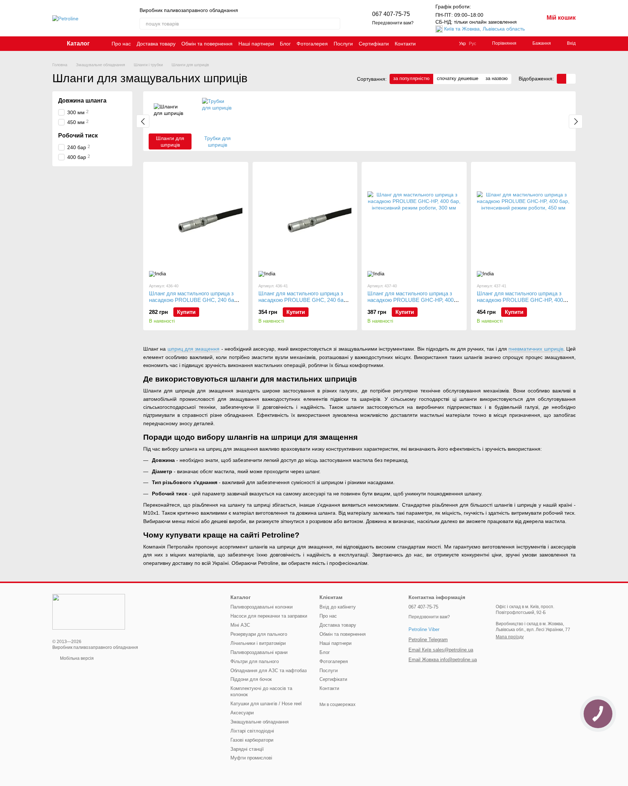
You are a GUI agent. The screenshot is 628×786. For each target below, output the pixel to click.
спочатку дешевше (457, 78)
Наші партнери (256, 44)
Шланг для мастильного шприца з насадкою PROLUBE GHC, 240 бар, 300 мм (193, 300)
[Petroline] (88, 611)
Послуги (343, 44)
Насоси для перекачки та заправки (268, 616)
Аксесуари (242, 712)
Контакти (405, 44)
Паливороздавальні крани (258, 652)
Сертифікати (374, 44)
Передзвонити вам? (393, 22)
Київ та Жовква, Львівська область (484, 29)
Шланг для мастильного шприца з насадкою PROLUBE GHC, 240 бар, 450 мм (303, 300)
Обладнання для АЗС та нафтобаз (268, 670)
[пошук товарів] (334, 23)
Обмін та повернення (207, 44)
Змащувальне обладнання (259, 722)
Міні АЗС (240, 625)
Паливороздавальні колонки (261, 607)
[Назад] (142, 121)
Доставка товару (156, 44)
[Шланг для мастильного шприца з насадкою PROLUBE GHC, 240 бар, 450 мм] (305, 222)
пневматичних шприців (535, 349)
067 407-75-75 (391, 14)
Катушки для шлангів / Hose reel (266, 703)
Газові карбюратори (251, 740)
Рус (472, 43)
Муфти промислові (251, 758)
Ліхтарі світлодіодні (252, 731)
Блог (285, 44)
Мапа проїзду (510, 636)
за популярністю (411, 78)
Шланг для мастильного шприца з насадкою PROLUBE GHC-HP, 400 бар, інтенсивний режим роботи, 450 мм (522, 303)
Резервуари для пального (258, 634)
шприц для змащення (194, 349)
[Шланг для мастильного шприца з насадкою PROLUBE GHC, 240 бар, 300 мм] (195, 222)
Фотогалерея (312, 44)
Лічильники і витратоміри (258, 643)
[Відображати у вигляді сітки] (561, 79)
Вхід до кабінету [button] (337, 607)
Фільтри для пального (254, 661)
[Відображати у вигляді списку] (571, 79)
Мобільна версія (76, 658)
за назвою (497, 78)
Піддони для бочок (251, 679)
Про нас (121, 44)
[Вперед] (576, 121)
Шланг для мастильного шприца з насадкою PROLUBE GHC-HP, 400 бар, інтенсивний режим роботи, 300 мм (412, 303)
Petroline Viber (423, 629)
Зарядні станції (247, 749)
